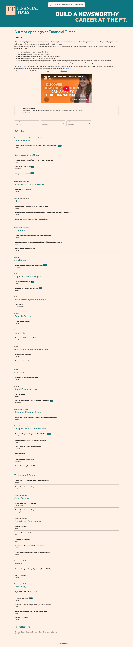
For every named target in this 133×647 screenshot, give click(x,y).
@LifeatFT (67, 68)
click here (64, 71)
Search (18, 122)
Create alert (26, 113)
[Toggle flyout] (63, 123)
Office (69, 122)
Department (45, 122)
